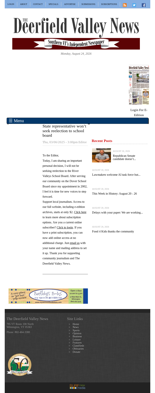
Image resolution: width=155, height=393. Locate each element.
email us (75, 243)
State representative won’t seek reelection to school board (64, 130)
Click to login (65, 227)
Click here (80, 212)
